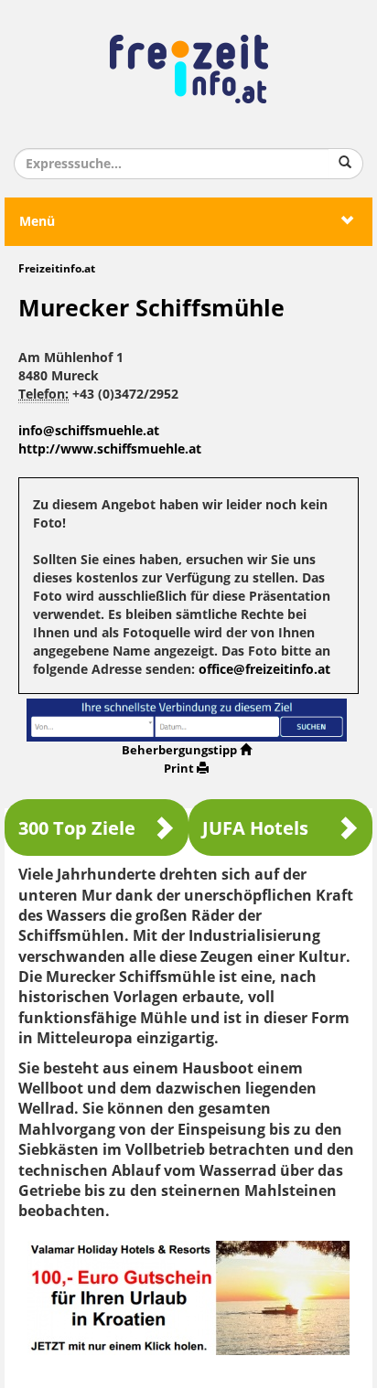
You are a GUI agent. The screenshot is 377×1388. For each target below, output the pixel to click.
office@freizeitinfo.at (264, 670)
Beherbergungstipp (179, 750)
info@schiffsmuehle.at (88, 431)
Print (179, 768)
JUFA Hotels (255, 828)
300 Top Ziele (76, 828)
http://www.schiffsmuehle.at (109, 449)
